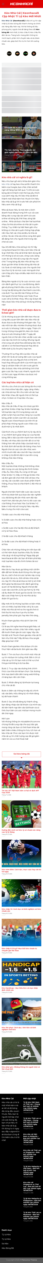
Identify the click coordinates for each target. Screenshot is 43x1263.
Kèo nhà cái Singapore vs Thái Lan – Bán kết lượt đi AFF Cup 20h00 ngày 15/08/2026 (32, 1186)
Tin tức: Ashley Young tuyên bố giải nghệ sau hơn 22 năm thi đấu (20, 151)
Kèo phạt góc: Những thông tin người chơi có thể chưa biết (21, 1068)
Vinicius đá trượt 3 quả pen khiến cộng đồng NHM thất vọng (20, 129)
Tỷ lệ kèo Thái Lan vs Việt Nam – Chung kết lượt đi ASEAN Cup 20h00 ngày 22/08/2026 (32, 1122)
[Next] (40, 166)
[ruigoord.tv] (21, 4)
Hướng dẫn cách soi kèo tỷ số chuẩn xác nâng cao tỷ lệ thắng (21, 831)
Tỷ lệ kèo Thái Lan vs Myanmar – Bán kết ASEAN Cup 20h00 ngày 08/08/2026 (32, 1215)
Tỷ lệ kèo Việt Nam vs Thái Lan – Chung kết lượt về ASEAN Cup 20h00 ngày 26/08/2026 (31, 1106)
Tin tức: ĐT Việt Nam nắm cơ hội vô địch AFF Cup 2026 (20, 792)
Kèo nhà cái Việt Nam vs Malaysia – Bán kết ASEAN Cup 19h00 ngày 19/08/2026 (11, 167)
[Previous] (2, 166)
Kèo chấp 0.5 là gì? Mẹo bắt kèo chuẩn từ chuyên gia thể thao (19, 949)
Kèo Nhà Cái (7, 21)
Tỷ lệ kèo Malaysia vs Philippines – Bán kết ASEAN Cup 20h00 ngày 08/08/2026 (32, 1201)
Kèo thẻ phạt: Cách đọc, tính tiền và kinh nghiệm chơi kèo (19, 1029)
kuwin (4, 744)
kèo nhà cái (7, 184)
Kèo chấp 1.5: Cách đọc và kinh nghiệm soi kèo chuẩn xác (21, 910)
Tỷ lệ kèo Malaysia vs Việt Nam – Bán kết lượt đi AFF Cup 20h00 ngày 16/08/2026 (32, 1170)
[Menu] (3, 4)
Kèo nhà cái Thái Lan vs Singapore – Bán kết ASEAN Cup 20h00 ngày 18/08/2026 (31, 167)
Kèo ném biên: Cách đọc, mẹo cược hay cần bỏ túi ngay (21, 871)
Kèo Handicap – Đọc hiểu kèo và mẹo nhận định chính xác (20, 989)
